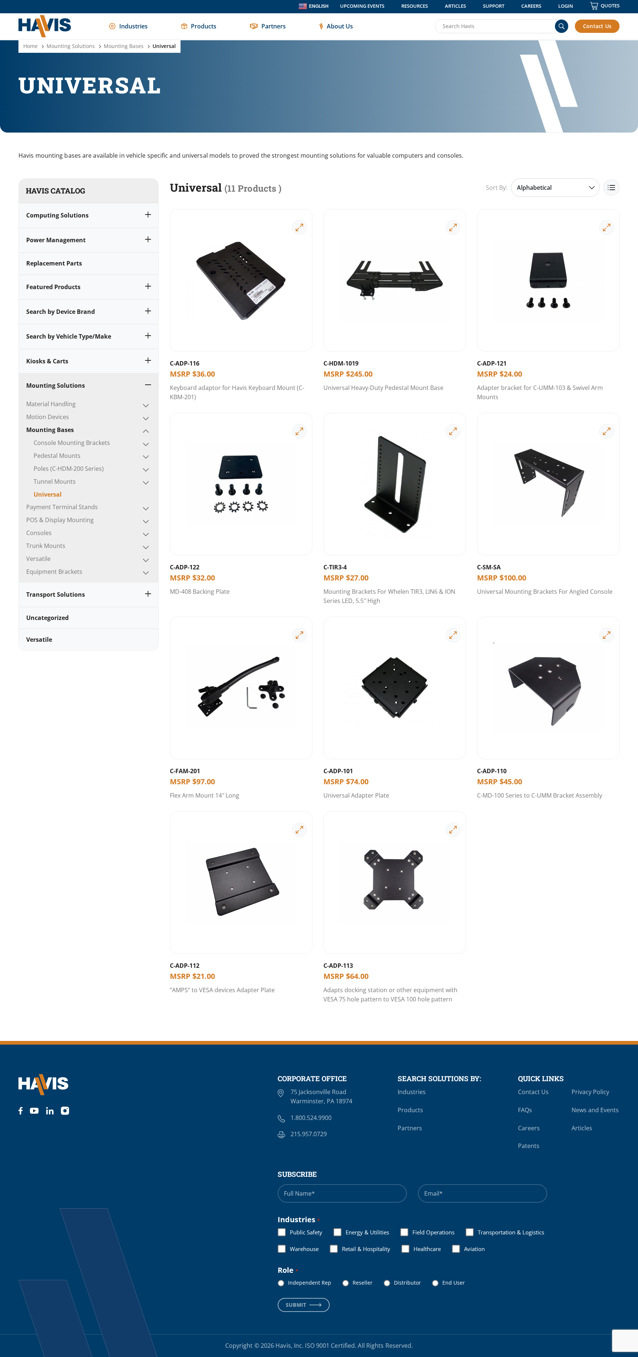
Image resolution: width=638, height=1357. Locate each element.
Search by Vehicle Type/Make (68, 336)
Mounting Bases (124, 45)
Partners (273, 26)
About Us (340, 26)
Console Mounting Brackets (72, 443)
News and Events (595, 1110)
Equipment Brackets (54, 572)
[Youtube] (34, 1111)
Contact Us (597, 26)
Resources (414, 6)
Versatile (38, 559)
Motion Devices (47, 417)
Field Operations (427, 1232)
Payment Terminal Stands (62, 507)
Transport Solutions (55, 594)
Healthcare (421, 1249)
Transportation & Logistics (505, 1232)
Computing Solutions (57, 215)
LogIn (565, 6)
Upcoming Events (362, 6)
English (319, 6)
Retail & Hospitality (360, 1249)
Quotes (610, 5)
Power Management (56, 240)
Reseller (357, 1282)
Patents (528, 1146)
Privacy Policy (590, 1092)
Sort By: (496, 188)
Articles (455, 6)
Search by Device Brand (60, 312)
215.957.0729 (309, 1134)
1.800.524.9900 (311, 1118)
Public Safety (300, 1232)
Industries (133, 26)
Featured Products (53, 287)
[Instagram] (65, 1111)
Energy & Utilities (361, 1232)
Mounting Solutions (71, 45)
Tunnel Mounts (55, 481)
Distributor (401, 1282)
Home (30, 45)
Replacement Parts (54, 263)
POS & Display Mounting (60, 520)
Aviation (468, 1249)
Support (493, 6)
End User (447, 1282)
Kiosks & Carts (47, 361)
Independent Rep (303, 1282)
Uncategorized (47, 618)
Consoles (39, 533)
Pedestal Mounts (57, 456)
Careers (531, 6)
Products (203, 26)
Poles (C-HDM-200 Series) (69, 469)
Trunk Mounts (45, 546)
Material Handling (51, 404)
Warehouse (298, 1249)
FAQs (525, 1110)
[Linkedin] (50, 1110)
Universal (48, 494)
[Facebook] (20, 1110)
